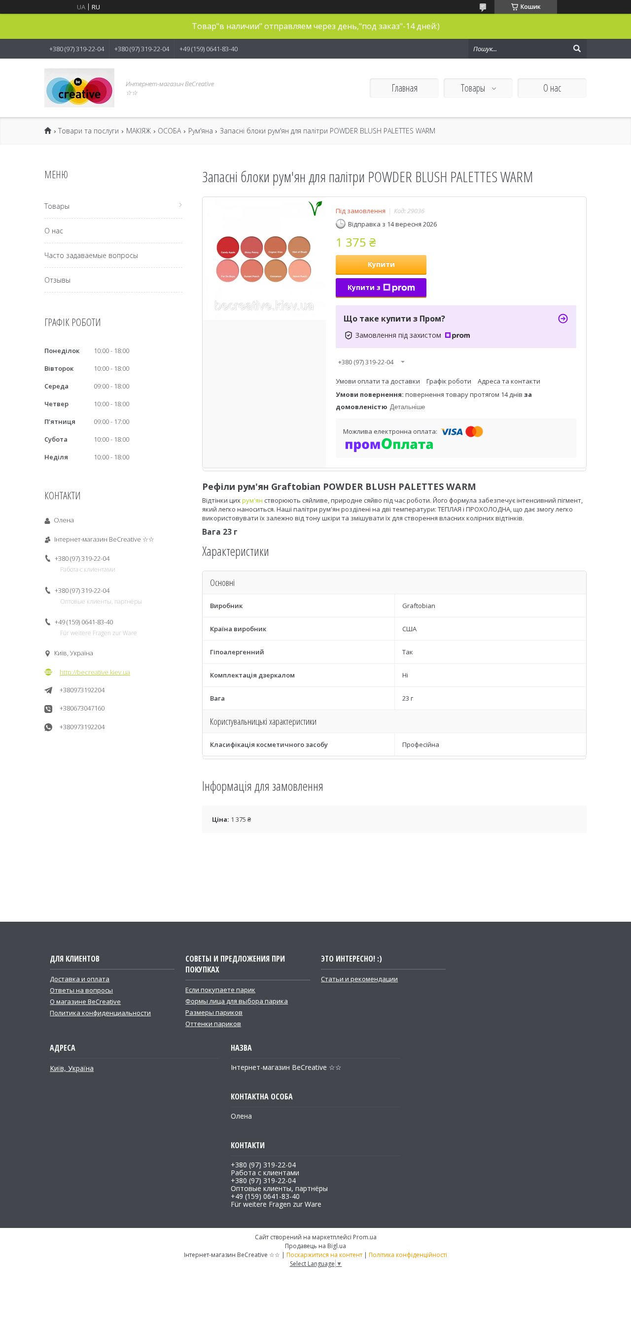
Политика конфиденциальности (100, 1012)
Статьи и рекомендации (359, 978)
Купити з (364, 287)
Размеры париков (214, 1012)
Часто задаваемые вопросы (91, 255)
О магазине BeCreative (85, 1001)
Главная (404, 88)
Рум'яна (200, 131)
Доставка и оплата (79, 978)
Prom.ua (365, 1237)
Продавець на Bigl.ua (315, 1246)
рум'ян (252, 500)
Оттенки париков (213, 1023)
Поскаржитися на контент (324, 1255)
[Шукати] (577, 49)
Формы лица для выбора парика (236, 1001)
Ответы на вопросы (81, 990)
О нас (552, 88)
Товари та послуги (88, 131)
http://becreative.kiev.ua (95, 672)
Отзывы (57, 280)
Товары (474, 88)
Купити (381, 264)
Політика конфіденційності (408, 1255)
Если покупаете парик (220, 989)
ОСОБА (169, 131)
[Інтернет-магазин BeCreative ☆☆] (79, 87)
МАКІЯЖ (138, 131)
